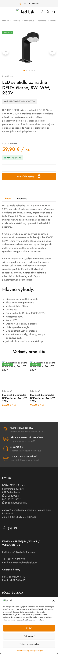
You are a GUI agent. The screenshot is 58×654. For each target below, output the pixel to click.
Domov (5, 20)
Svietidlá (16, 20)
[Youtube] (16, 529)
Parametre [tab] (22, 198)
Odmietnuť (29, 636)
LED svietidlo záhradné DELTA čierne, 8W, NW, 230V (14, 398)
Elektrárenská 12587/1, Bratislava (18, 552)
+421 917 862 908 (31, 3)
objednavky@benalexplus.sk (23, 562)
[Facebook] (4, 528)
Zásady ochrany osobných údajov (30, 650)
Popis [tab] (8, 198)
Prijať (29, 628)
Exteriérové (29, 20)
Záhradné (42, 20)
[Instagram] (10, 529)
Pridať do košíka (26, 176)
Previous (5, 51)
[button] (53, 600)
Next (52, 51)
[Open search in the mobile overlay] (48, 11)
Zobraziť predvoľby (29, 644)
